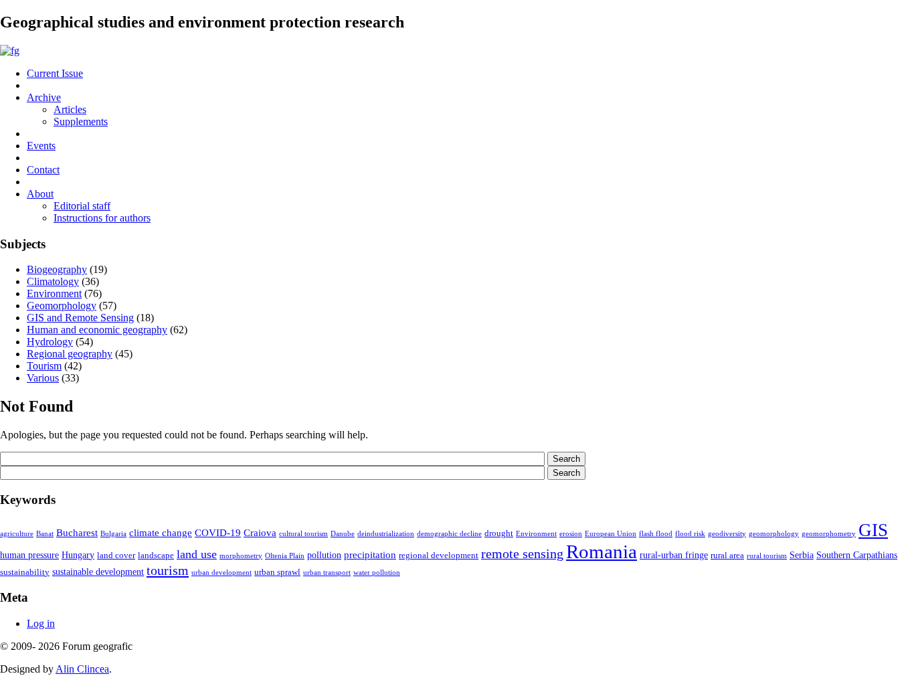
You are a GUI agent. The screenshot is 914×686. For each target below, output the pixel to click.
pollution (324, 554)
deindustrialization (385, 533)
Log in (41, 623)
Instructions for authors (102, 218)
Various (43, 377)
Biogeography (57, 269)
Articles (70, 109)
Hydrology (50, 341)
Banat (45, 533)
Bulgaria (113, 533)
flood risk (690, 533)
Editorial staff (82, 205)
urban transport (327, 572)
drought (498, 533)
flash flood (655, 533)
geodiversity (727, 533)
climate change (160, 532)
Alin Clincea (82, 669)
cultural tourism (303, 533)
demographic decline (449, 533)
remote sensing (522, 553)
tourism (168, 570)
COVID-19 (218, 532)
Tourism (44, 365)
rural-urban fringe (674, 554)
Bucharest (77, 532)
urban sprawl (277, 572)
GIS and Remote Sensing (80, 317)
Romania (601, 551)
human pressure (29, 554)
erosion (570, 533)
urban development (221, 572)
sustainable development (98, 571)
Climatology (53, 281)
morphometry (240, 556)
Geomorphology (61, 305)
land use (197, 554)
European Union (610, 533)
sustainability (25, 572)
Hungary (78, 554)
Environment (54, 293)
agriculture (16, 533)
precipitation (370, 554)
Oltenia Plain (284, 556)
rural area (727, 555)
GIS (873, 530)
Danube (343, 533)
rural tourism (767, 556)
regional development (438, 555)
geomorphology (774, 533)
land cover (116, 555)
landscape (156, 555)
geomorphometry (829, 533)
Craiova (260, 532)
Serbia (802, 554)
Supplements (81, 121)
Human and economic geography (97, 329)
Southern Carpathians (856, 554)
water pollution (376, 572)
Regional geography (69, 353)
